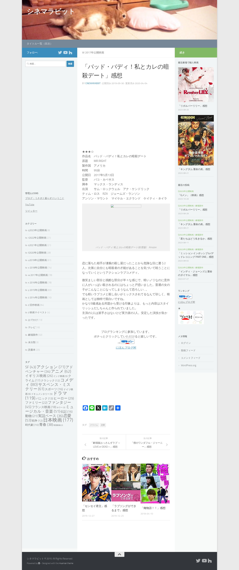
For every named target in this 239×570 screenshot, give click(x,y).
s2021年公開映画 (37, 245)
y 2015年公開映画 (37, 290)
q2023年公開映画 (37, 230)
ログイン (186, 343)
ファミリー (36, 403)
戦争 (37, 420)
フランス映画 (44, 407)
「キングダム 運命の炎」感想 (194, 169)
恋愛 (103, 425)
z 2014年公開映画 (37, 297)
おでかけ (33, 319)
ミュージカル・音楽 (49, 409)
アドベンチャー (49, 369)
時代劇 (32, 424)
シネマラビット (51, 11)
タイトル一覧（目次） (40, 43)
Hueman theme (66, 563)
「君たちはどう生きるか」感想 (195, 238)
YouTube (29, 204)
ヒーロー (63, 398)
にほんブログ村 (126, 347)
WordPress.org (188, 365)
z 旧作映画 (34, 305)
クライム (94, 425)
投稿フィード (188, 350)
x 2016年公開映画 (37, 282)
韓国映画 (58, 425)
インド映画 (60, 376)
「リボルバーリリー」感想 (194, 105)
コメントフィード (190, 357)
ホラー (61, 407)
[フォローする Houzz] (70, 52)
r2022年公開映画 (37, 237)
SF (30, 367)
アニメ (61, 371)
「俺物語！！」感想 (153, 508)
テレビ (31, 327)
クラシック (50, 380)
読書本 (31, 349)
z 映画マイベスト (37, 312)
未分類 (31, 342)
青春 (46, 424)
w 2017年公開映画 (93, 52)
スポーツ (54, 389)
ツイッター (31, 210)
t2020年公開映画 (37, 252)
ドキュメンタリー (42, 394)
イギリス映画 (39, 376)
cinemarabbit (92, 83)
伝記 (66, 411)
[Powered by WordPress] (39, 563)
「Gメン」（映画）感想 (191, 195)
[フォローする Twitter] (60, 52)
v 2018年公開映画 (37, 267)
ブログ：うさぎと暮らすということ (44, 198)
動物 (31, 416)
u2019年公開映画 (37, 260)
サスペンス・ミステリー (48, 386)
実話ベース (50, 416)
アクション (51, 367)
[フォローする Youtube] (65, 52)
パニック (44, 398)
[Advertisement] (126, 118)
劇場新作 (33, 334)
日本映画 (58, 420)
